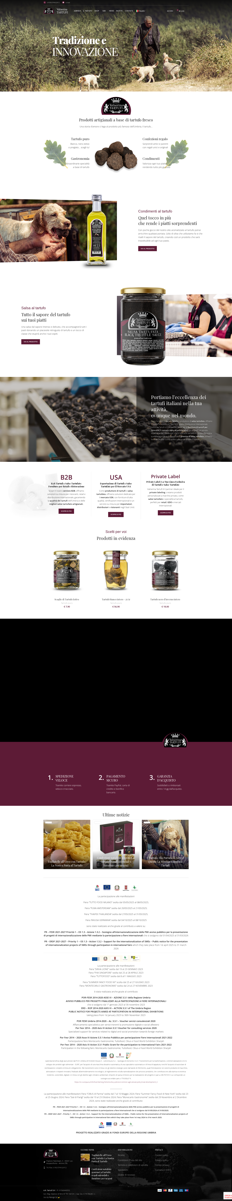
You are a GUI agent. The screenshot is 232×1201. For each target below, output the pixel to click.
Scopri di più (66, 511)
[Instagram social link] (187, 3)
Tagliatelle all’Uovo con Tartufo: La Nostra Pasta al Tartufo (67, 863)
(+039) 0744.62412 (53, 2)
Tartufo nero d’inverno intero (165, 599)
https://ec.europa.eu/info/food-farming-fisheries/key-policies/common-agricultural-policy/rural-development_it (116, 1082)
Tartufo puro (67, 603)
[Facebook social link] (183, 3)
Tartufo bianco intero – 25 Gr (116, 599)
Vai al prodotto (147, 248)
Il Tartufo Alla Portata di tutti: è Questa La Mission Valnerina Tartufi (165, 861)
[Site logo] (55, 10)
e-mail (68, 2)
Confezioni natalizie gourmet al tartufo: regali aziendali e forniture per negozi (116, 861)
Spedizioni (123, 1169)
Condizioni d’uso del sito (130, 1160)
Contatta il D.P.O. (163, 1169)
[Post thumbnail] (85, 1159)
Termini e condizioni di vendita (133, 1165)
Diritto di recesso (126, 1174)
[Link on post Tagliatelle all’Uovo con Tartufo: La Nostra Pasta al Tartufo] (66, 844)
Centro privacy (162, 1165)
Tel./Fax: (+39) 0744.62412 (56, 1167)
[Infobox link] (66, 143)
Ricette (121, 1155)
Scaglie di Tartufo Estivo (67, 599)
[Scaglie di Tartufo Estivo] (66, 570)
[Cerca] (187, 11)
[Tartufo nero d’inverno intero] (165, 570)
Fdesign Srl (53, 1197)
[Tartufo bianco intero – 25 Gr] (116, 570)
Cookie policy (161, 1155)
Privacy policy (161, 1160)
